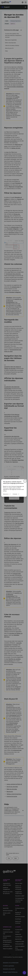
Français (15, 494)
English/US (6, 494)
